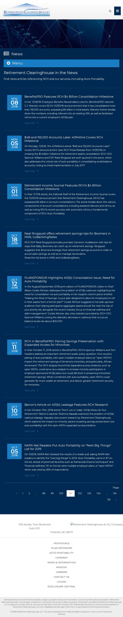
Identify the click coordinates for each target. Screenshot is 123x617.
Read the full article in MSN (40, 257)
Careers (61, 572)
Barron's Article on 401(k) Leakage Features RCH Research (66, 405)
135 (109, 499)
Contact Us (61, 576)
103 (89, 493)
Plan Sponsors (61, 548)
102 (80, 493)
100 (61, 493)
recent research (68, 417)
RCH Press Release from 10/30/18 (83, 150)
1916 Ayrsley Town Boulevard (34, 524)
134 (115, 493)
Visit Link (30, 123)
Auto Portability (61, 552)
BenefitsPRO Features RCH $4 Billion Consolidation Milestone (69, 96)
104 (99, 493)
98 (43, 493)
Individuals (61, 543)
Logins (61, 581)
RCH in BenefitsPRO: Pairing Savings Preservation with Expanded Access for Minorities (64, 343)
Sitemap (61, 614)
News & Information (61, 562)
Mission (61, 567)
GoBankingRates (69, 257)
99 (52, 493)
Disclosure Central (61, 586)
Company (61, 557)
